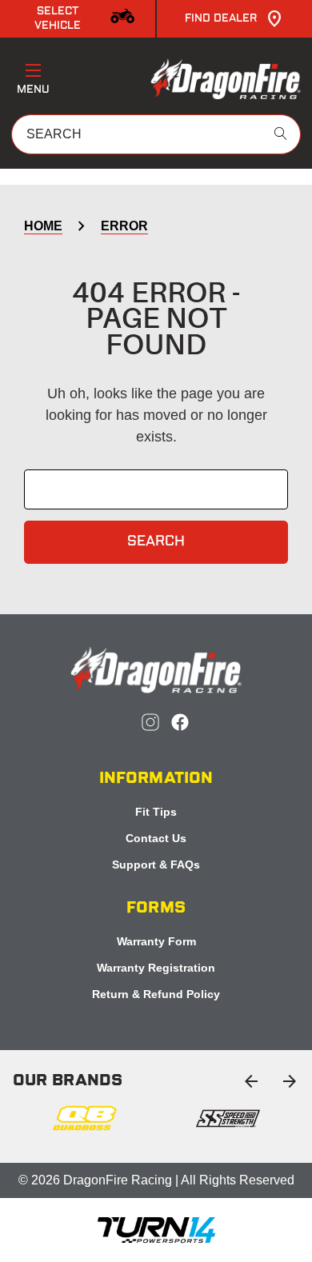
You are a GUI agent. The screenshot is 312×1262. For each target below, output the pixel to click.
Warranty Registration (156, 967)
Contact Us (156, 838)
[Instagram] (150, 722)
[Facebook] (180, 722)
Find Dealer (221, 19)
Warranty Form (156, 941)
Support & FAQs (156, 864)
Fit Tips (156, 811)
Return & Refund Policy (156, 994)
